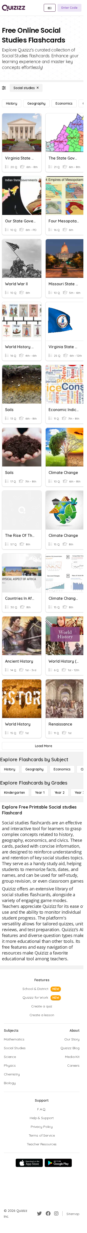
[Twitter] (39, 1213)
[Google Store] (58, 1163)
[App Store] (29, 1163)
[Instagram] (56, 1213)
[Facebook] (48, 1213)
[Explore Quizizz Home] (13, 8)
